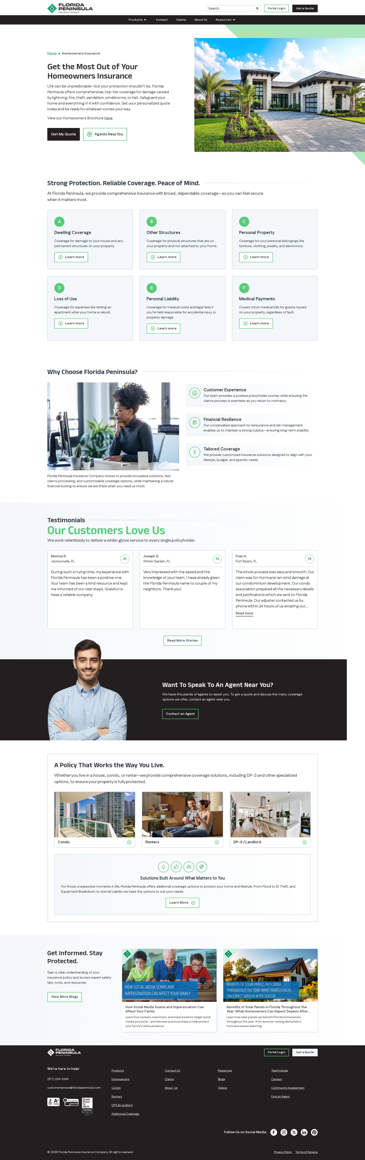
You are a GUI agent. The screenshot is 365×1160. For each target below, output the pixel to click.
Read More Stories (182, 640)
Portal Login (276, 8)
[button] (138, 19)
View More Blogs (64, 996)
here (108, 118)
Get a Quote (305, 8)
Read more (244, 613)
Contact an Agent (180, 713)
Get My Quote (63, 134)
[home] (70, 8)
